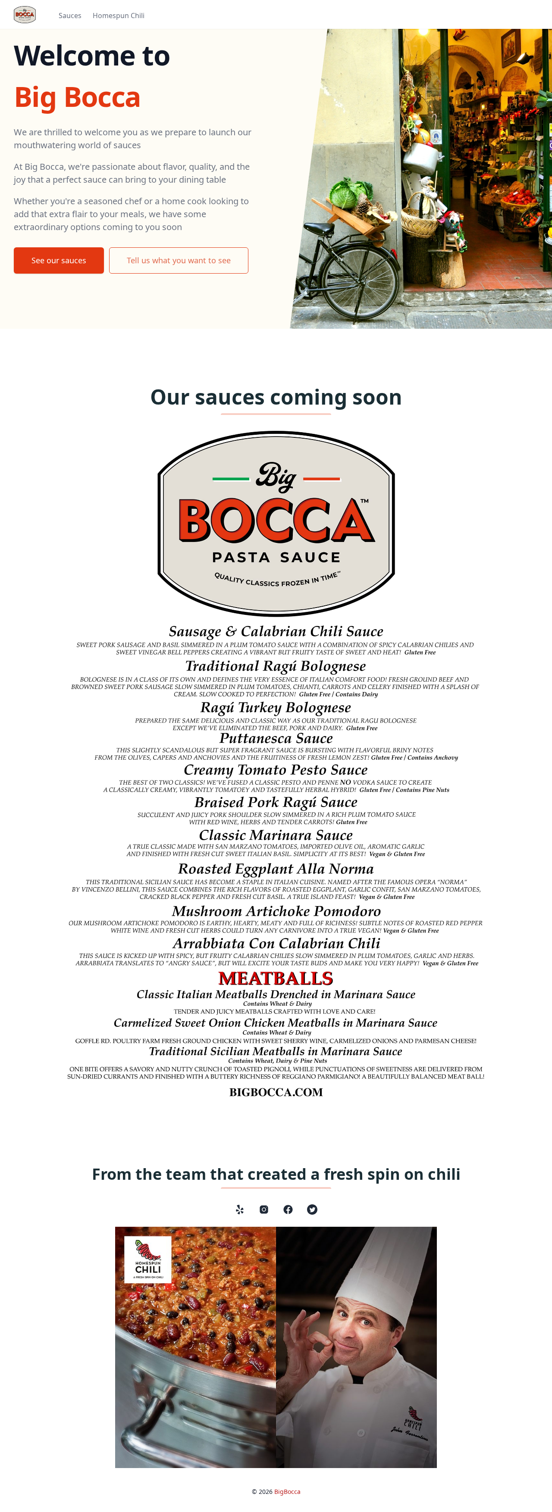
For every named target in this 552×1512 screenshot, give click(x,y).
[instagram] (264, 1209)
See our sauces (58, 260)
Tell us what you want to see (179, 260)
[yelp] (240, 1209)
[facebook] (288, 1209)
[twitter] (312, 1209)
